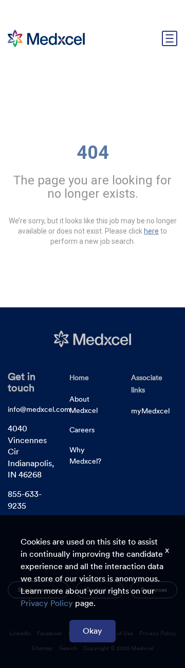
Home (79, 377)
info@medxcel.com (39, 409)
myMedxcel (150, 411)
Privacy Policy (47, 603)
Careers (82, 430)
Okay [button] (92, 631)
